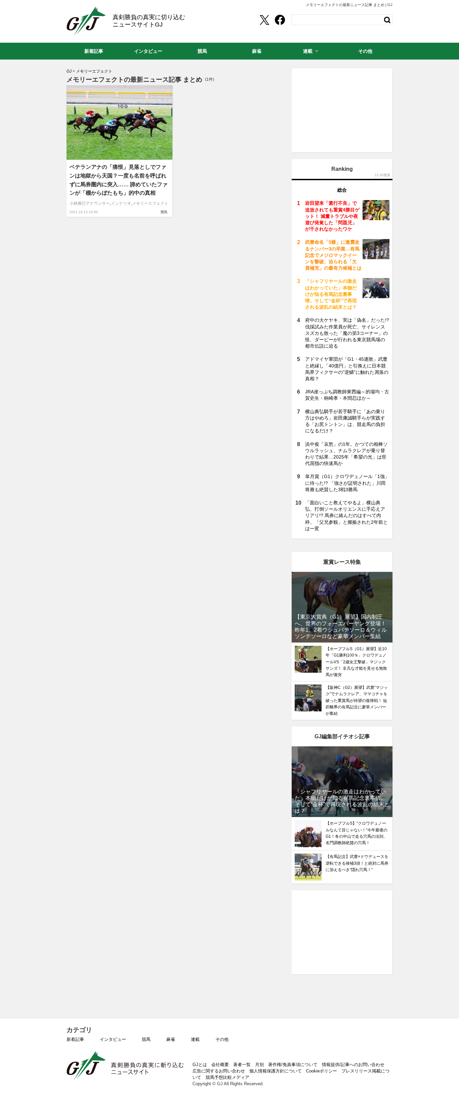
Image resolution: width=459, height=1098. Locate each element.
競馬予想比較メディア (227, 1077)
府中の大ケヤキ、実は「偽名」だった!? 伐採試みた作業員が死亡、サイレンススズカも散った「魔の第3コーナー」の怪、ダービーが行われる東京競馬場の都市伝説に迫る (347, 333)
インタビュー (113, 1039)
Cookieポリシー (321, 1070)
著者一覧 (242, 1064)
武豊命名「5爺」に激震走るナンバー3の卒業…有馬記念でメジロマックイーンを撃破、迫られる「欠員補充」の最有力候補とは (333, 255)
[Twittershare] (264, 20)
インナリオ (121, 203)
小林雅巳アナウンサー (90, 203)
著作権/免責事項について (293, 1064)
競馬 (164, 212)
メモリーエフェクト (150, 203)
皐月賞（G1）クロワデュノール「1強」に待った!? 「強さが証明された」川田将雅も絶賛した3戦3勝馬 (347, 483)
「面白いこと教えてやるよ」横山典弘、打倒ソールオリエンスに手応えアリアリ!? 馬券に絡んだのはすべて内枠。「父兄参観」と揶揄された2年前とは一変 (346, 515)
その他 (221, 1039)
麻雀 (170, 1039)
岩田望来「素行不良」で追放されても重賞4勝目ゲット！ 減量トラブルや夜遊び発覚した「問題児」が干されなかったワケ (332, 216)
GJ (86, 21)
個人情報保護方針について (275, 1070)
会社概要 (220, 1064)
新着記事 (75, 1039)
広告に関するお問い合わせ (219, 1070)
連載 (195, 1039)
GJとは (200, 1064)
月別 (259, 1064)
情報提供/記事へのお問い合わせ (353, 1064)
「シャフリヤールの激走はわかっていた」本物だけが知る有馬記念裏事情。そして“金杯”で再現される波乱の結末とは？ (331, 294)
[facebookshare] (280, 20)
